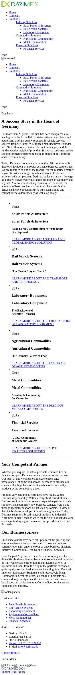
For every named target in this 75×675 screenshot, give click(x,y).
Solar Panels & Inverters (37, 25)
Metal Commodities (34, 42)
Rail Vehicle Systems (35, 28)
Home (12, 12)
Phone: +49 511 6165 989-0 (25, 643)
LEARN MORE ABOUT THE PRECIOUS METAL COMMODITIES (38, 407)
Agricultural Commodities (38, 38)
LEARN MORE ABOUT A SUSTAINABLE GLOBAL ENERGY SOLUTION (38, 241)
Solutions (14, 19)
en (2, 54)
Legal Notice (18, 671)
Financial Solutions (27, 45)
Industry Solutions (26, 22)
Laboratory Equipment (36, 32)
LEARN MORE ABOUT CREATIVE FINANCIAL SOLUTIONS (34, 449)
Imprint (5, 671)
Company (14, 15)
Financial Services (33, 48)
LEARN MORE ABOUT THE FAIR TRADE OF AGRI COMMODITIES (39, 364)
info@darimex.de (28, 646)
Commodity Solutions (28, 35)
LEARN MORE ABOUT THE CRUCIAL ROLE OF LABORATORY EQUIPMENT (41, 322)
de (5, 54)
